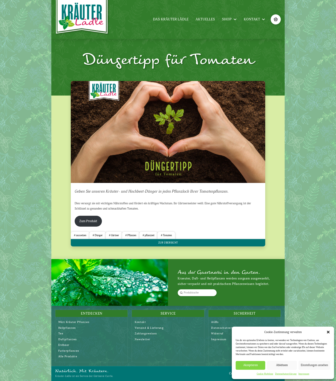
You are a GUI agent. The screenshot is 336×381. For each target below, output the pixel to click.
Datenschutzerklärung (286, 373)
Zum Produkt (88, 221)
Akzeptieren (250, 365)
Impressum (303, 373)
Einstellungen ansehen (314, 365)
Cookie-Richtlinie (265, 373)
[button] (328, 332)
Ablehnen (282, 365)
